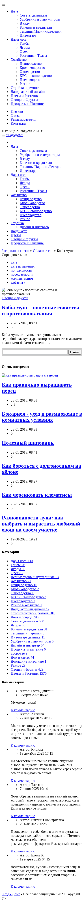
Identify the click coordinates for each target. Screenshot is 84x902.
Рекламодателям (23, 119)
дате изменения (22, 266)
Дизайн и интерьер (34, 227)
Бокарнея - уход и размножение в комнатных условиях (42, 417)
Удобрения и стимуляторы (40, 19)
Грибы (25, 43)
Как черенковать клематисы (37, 495)
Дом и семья (22, 657)
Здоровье (19, 653)
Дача (14, 11)
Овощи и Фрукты (24, 100)
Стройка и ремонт (25, 88)
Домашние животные (28, 661)
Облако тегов (43, 251)
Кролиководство (32, 67)
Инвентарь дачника (28, 637)
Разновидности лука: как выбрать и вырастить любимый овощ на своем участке (41, 524)
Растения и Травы (33, 55)
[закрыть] (3, 5)
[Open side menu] (3, 136)
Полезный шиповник (28, 443)
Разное (25, 84)
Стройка (17, 223)
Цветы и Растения (25, 96)
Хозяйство (19, 59)
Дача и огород (25, 617)
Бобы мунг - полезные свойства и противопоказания (40, 310)
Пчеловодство (30, 80)
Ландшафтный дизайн (28, 92)
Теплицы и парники (27, 633)
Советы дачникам (33, 15)
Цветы (16, 235)
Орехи (25, 51)
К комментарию (23, 710)
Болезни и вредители (36, 27)
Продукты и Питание (27, 104)
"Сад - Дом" (11, 894)
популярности (21, 270)
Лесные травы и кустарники (35, 577)
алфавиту (18, 282)
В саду (25, 23)
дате (14, 262)
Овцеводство (30, 71)
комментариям (22, 278)
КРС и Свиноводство (28, 597)
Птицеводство (31, 63)
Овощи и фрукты (15, 298)
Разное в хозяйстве (26, 605)
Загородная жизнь (15, 251)
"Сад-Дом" (14, 135)
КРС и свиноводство (36, 75)
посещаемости (22, 274)
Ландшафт (19, 231)
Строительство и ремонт (33, 613)
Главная (17, 111)
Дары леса (18, 39)
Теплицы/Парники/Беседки (41, 31)
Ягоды (25, 47)
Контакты (18, 123)
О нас (15, 115)
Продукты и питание (28, 649)
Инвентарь (28, 35)
